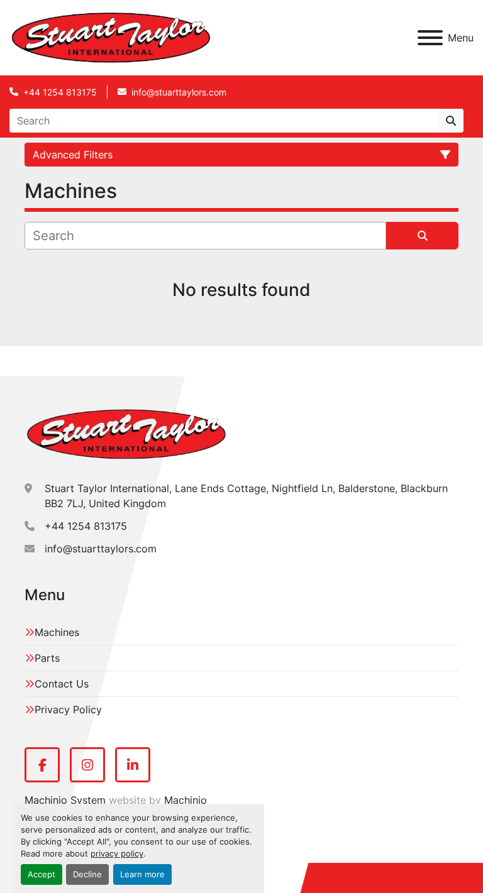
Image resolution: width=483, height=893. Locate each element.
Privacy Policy (68, 709)
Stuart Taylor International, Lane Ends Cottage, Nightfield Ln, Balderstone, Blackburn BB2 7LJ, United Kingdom (246, 496)
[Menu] (430, 37)
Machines (57, 632)
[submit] (451, 121)
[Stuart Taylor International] (126, 433)
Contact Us (62, 683)
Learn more (142, 874)
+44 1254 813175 (60, 92)
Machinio (185, 800)
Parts (47, 658)
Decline (87, 874)
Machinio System (65, 800)
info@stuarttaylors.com (178, 92)
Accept (41, 874)
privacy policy (117, 853)
